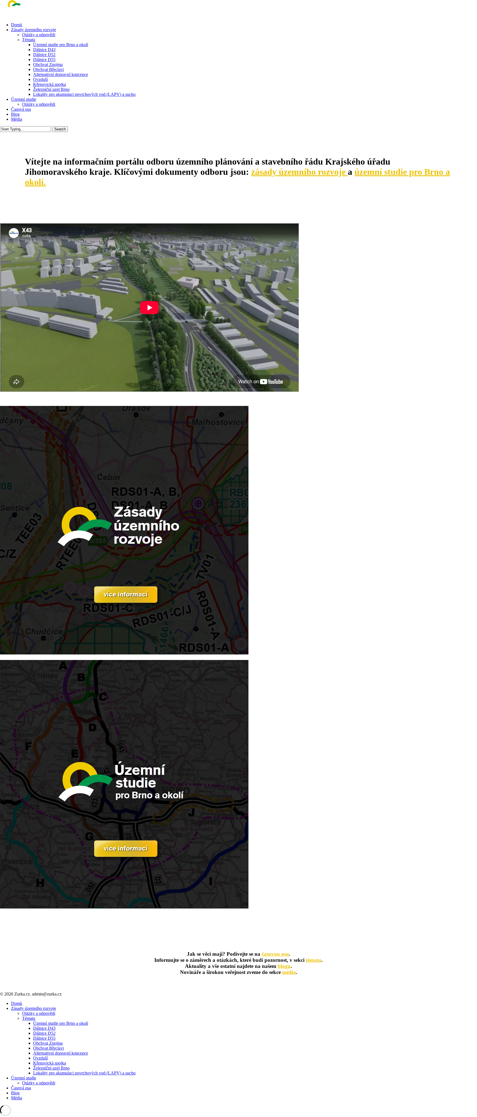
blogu (284, 966)
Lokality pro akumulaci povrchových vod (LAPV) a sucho (84, 1073)
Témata (28, 1018)
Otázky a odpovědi (38, 1013)
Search (60, 129)
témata (313, 960)
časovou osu (275, 954)
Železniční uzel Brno (51, 1068)
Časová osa (21, 1088)
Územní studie (23, 1078)
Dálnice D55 (44, 1038)
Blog (15, 1092)
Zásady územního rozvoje (33, 1008)
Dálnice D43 (44, 1028)
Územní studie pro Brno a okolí (60, 1023)
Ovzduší (40, 1058)
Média (16, 1097)
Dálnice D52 (44, 1033)
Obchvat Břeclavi (48, 1048)
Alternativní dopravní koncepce (60, 1053)
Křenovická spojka (49, 1063)
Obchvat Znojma (48, 1043)
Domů (16, 1003)
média (289, 972)
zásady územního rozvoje (299, 172)
